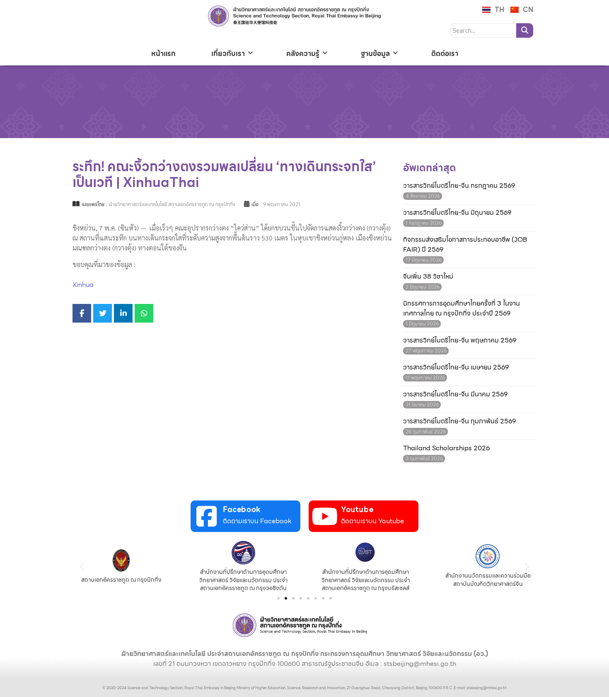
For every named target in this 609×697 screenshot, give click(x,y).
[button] (82, 566)
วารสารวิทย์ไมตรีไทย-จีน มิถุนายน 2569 (457, 213)
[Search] (524, 30)
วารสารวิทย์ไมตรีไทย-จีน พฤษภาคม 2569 (459, 340)
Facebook (242, 509)
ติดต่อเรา (444, 53)
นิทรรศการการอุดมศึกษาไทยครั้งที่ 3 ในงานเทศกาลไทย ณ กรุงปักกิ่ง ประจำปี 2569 (461, 308)
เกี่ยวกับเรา (228, 53)
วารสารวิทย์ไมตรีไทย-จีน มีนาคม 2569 (455, 394)
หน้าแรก (163, 53)
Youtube (357, 509)
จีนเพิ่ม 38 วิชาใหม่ (428, 277)
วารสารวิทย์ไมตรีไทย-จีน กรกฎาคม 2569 (459, 186)
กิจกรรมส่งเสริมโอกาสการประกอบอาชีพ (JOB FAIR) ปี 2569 (465, 245)
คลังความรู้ (302, 53)
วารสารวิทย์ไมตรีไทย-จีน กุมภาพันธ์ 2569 (459, 421)
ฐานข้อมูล (375, 53)
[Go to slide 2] (286, 598)
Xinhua (83, 284)
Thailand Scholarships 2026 (446, 448)
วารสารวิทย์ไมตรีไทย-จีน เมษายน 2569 (456, 367)
